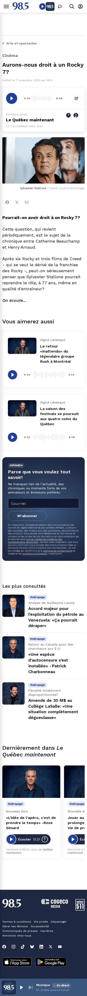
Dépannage (58, 921)
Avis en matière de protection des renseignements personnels (35, 540)
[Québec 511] (80, 909)
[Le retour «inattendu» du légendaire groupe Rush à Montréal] (22, 346)
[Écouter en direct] (42, 6)
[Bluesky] (32, 947)
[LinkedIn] (41, 947)
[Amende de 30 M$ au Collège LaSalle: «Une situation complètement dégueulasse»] (13, 693)
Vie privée (41, 921)
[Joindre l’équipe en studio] (59, 6)
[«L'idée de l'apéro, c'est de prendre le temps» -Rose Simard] (31, 781)
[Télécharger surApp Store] (17, 962)
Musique (43, 985)
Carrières (46, 931)
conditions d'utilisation (35, 553)
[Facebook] (7, 202)
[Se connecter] (80, 6)
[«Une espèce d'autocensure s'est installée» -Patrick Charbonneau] (13, 647)
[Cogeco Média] (54, 906)
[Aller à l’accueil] (21, 8)
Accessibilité (40, 926)
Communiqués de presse (20, 931)
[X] (50, 947)
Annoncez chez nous (16, 935)
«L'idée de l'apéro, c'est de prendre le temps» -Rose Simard (31, 822)
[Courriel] (27, 202)
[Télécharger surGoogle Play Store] (51, 962)
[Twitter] (17, 202)
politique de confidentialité (57, 551)
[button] (21, 987)
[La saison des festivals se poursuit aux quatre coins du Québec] (22, 408)
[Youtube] (60, 947)
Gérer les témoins (15, 926)
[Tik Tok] (23, 947)
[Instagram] (13, 947)
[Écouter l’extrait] (11, 98)
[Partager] (76, 98)
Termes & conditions (16, 921)
